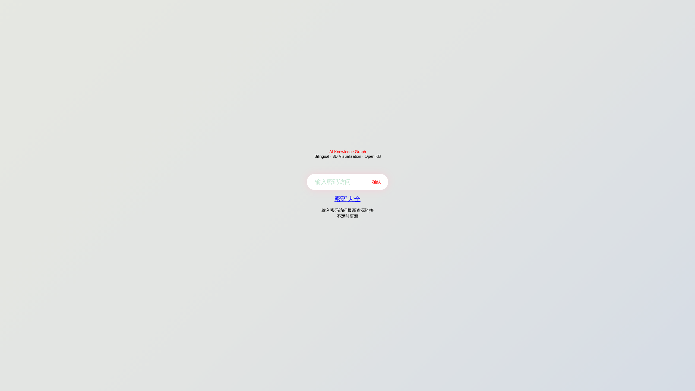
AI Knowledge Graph (347, 151)
